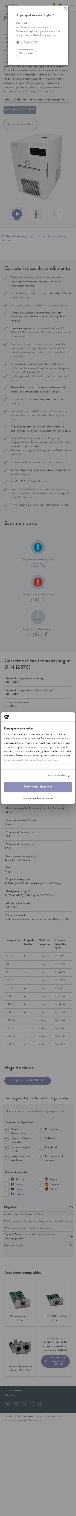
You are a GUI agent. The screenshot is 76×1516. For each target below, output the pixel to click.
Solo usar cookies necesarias (38, 798)
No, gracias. (26, 53)
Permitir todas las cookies (38, 787)
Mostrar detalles (56, 775)
